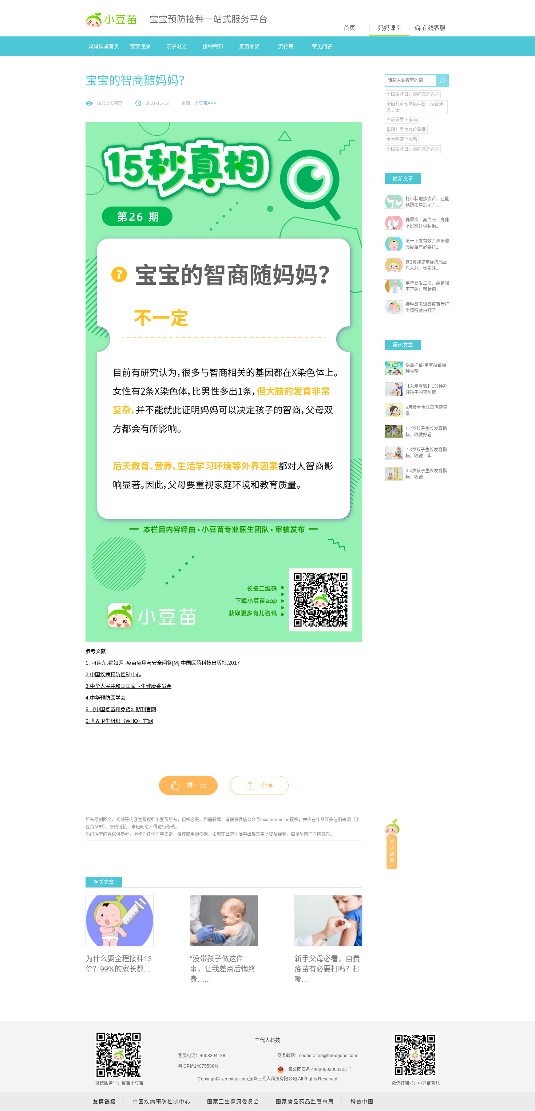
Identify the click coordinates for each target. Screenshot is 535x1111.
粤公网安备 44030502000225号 (319, 1069)
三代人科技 (267, 1040)
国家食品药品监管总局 (305, 1101)
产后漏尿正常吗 (402, 119)
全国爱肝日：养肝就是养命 (413, 94)
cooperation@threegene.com (328, 1055)
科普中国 (362, 1101)
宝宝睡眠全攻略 (402, 139)
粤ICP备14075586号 (198, 1066)
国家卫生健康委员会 (233, 1101)
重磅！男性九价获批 (406, 129)
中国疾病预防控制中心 (161, 1101)
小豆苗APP (205, 103)
